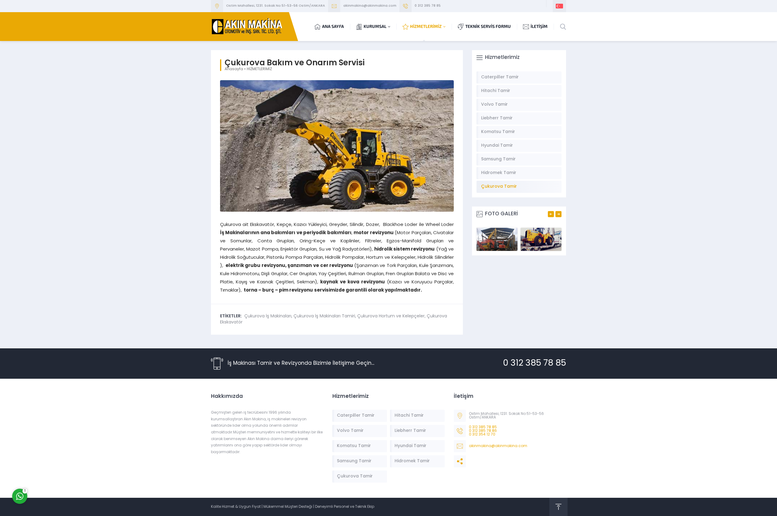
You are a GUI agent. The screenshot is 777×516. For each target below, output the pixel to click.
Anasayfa (234, 69)
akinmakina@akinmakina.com (369, 6)
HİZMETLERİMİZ (259, 69)
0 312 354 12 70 (482, 434)
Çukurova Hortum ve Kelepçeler (391, 316)
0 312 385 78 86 (483, 431)
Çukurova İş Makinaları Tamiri (324, 316)
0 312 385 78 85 (428, 6)
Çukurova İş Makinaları (267, 316)
